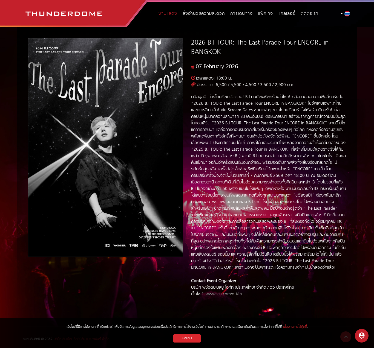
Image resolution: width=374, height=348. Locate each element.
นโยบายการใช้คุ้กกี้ (295, 327)
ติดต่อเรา (309, 13)
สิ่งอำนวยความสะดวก (204, 13)
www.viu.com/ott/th (224, 294)
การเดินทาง (241, 13)
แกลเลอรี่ (286, 13)
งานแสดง (168, 13)
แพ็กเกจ (265, 13)
